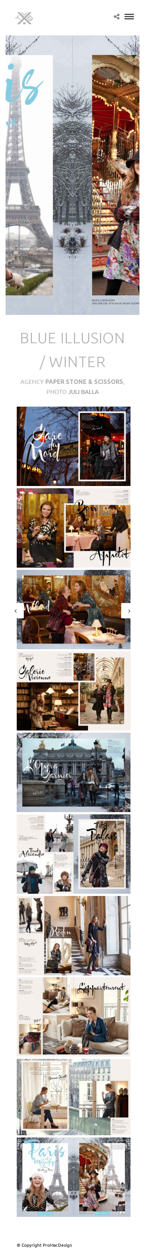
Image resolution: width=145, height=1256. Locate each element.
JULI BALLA (83, 391)
